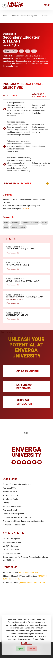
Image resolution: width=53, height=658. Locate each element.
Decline (32, 649)
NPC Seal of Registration (14, 525)
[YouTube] (39, 462)
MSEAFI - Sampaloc (11, 539)
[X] (24, 462)
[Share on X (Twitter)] (27, 51)
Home (5, 16)
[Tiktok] (34, 462)
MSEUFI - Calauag (10, 546)
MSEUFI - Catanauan (12, 553)
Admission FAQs (10, 492)
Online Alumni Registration (15, 514)
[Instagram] (29, 462)
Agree (20, 649)
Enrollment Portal (10, 499)
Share (10, 51)
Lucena (7, 202)
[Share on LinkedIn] (34, 51)
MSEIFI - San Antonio (12, 542)
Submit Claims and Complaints (17, 484)
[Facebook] (19, 462)
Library (6, 503)
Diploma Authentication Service (17, 517)
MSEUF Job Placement (13, 506)
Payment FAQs (9, 488)
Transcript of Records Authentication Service (23, 521)
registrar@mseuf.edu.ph (30, 572)
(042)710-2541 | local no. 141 (32, 582)
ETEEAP (26, 208)
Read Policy (26, 643)
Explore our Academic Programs (24, 16)
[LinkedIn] (13, 462)
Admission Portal (10, 495)
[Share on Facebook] (21, 51)
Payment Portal (10, 510)
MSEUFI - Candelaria (12, 550)
